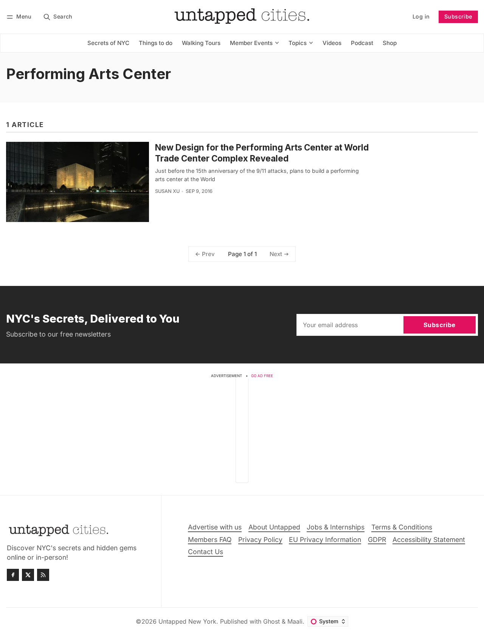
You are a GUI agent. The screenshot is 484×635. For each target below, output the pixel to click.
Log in (421, 16)
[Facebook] (13, 575)
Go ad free (262, 376)
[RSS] (43, 575)
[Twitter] (28, 575)
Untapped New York (187, 621)
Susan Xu (167, 191)
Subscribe (458, 16)
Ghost (271, 621)
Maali (294, 621)
